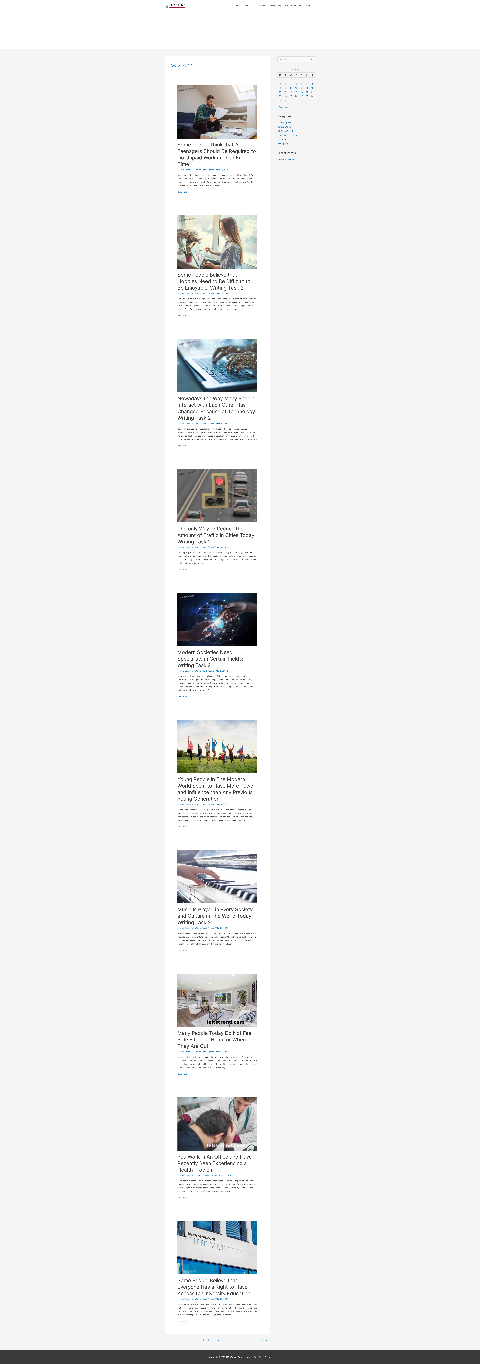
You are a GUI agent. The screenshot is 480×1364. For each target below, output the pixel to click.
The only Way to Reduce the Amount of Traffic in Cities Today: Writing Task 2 (217, 535)
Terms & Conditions (293, 5)
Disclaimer (260, 5)
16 (280, 92)
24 (285, 96)
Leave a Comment (185, 170)
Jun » (286, 107)
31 (285, 100)
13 (301, 88)
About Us (248, 5)
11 (291, 88)
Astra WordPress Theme (260, 1357)
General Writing (284, 127)
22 (312, 92)
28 (307, 96)
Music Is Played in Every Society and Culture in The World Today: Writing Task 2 (215, 915)
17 (285, 92)
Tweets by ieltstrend (287, 159)
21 (307, 92)
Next (263, 1340)
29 (312, 96)
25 (291, 96)
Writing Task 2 (201, 170)
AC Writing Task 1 (285, 122)
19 (296, 92)
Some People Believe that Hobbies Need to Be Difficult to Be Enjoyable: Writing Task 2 (214, 281)
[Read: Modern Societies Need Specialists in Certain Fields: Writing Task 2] (218, 619)
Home (237, 5)
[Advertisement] (240, 30)
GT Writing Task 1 (202, 1175)
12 (296, 88)
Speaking (282, 139)
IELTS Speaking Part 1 (287, 135)
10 (285, 88)
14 (307, 88)
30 (280, 100)
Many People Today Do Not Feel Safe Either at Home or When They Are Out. (215, 1039)
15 (312, 88)
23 (280, 96)
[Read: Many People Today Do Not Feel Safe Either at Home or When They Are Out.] (218, 1000)
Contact (309, 5)
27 (301, 96)
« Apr (280, 107)
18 (291, 92)
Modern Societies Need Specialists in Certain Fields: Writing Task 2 (210, 658)
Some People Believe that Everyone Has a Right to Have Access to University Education (214, 1286)
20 (301, 92)
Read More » (183, 192)
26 (296, 96)
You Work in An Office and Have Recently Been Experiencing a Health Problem (215, 1163)
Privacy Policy (275, 5)
